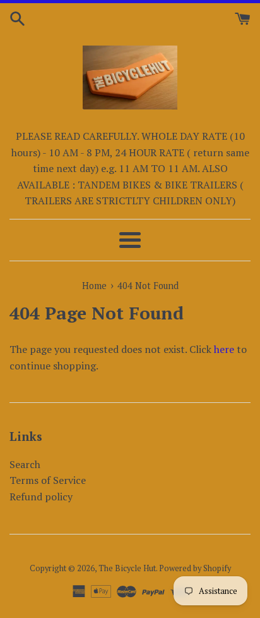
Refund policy (41, 497)
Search (24, 464)
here (224, 349)
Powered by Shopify (195, 568)
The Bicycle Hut (127, 568)
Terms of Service (47, 480)
